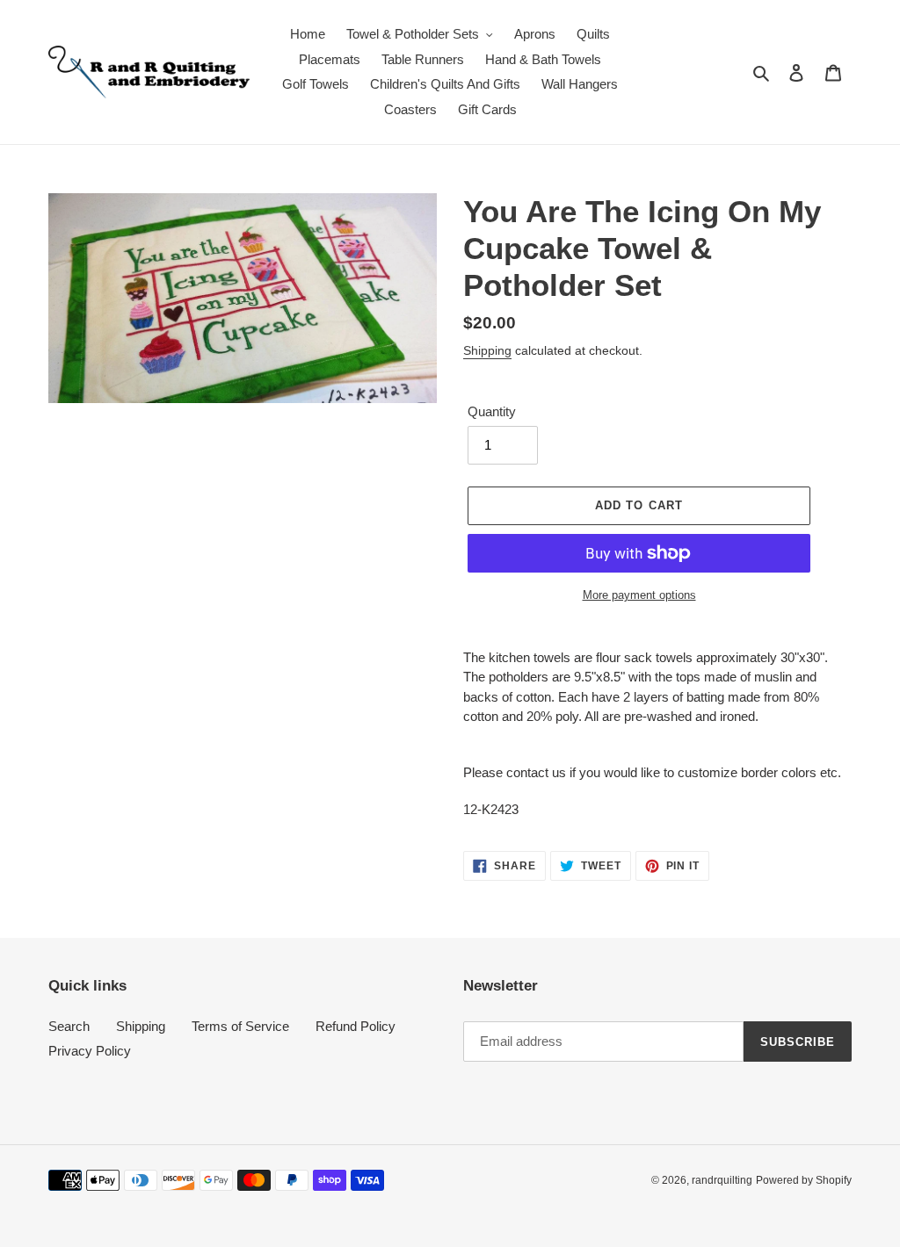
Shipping (487, 350)
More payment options (639, 595)
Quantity (492, 411)
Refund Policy (356, 1026)
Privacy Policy (89, 1050)
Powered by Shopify (804, 1180)
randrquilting (722, 1180)
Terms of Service (240, 1026)
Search (69, 1026)
